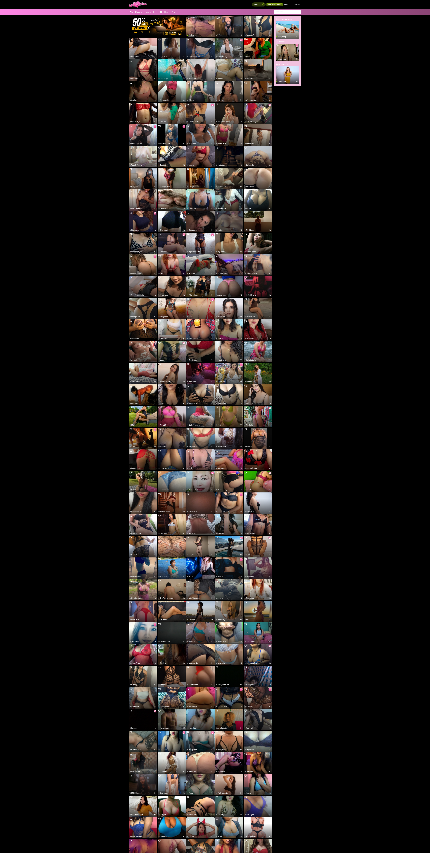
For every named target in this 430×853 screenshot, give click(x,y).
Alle (131, 12)
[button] (287, 4)
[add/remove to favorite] (188, 18)
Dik (161, 12)
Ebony (166, 12)
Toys (173, 12)
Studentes (139, 12)
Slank (155, 12)
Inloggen (297, 4)
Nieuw (148, 12)
